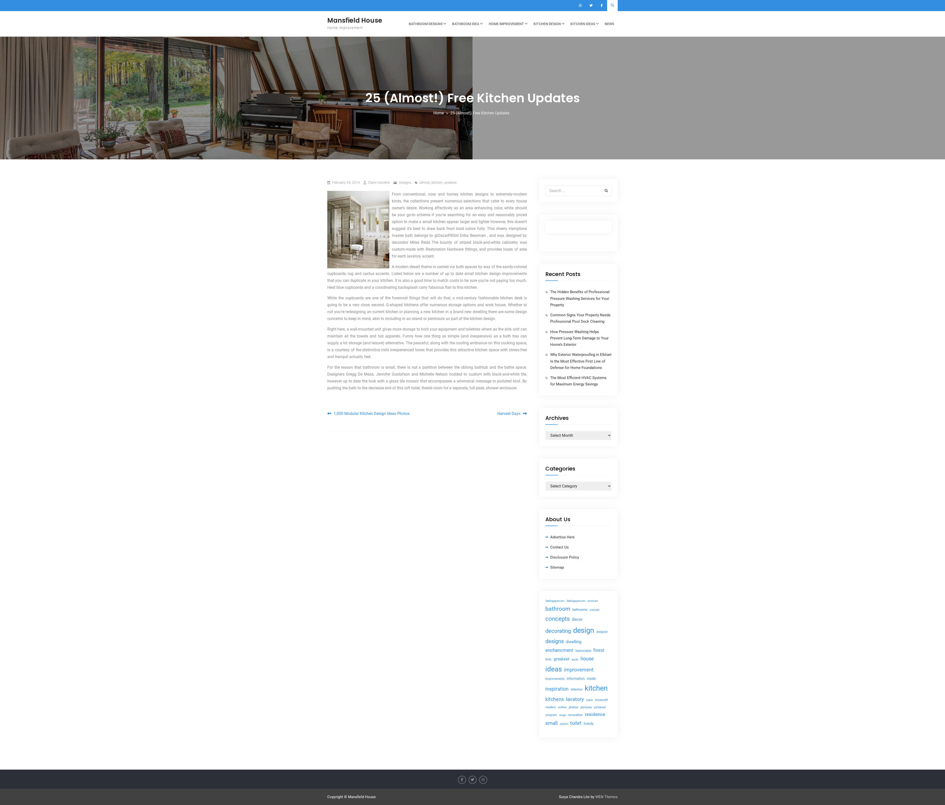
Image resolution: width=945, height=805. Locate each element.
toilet (576, 723)
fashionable (583, 651)
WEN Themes (606, 797)
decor (577, 619)
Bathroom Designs (425, 24)
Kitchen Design (547, 24)
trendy (589, 724)
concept (594, 609)
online (562, 707)
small (551, 723)
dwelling (574, 641)
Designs (405, 182)
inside (591, 679)
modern (550, 707)
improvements (555, 679)
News (609, 24)
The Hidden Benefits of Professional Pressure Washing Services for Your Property (580, 298)
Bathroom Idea (465, 24)
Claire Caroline (379, 182)
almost (424, 182)
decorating (558, 631)
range (562, 715)
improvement (579, 670)
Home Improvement (506, 24)
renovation (575, 715)
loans (589, 700)
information (576, 679)
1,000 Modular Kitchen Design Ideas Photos (372, 413)
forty (548, 659)
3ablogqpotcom (554, 601)
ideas (553, 669)
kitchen (436, 182)
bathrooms (579, 609)
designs (554, 641)
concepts (557, 618)
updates (450, 182)
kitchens (554, 699)
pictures (586, 707)
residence (595, 714)
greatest (561, 658)
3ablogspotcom (576, 601)
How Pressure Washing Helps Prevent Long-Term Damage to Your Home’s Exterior (579, 338)
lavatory (575, 699)
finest (598, 650)
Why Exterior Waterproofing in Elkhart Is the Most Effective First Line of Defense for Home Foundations (581, 361)
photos (573, 707)
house (587, 659)
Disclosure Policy (564, 557)
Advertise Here (562, 537)
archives (593, 601)
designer (602, 632)
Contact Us (559, 547)
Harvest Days (508, 413)
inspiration (556, 689)
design (583, 630)
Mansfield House (354, 20)
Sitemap (557, 567)
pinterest (600, 707)
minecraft (601, 700)
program (551, 715)
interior (577, 689)
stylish (564, 724)
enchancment (559, 650)
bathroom (557, 609)
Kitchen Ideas (582, 24)
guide (575, 659)
